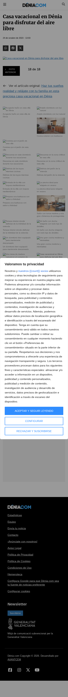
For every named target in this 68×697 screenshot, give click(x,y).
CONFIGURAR (34, 421)
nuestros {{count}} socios (33, 270)
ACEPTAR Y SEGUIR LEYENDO (34, 410)
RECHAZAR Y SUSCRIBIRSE (34, 431)
